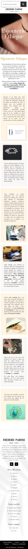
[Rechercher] (24, 4)
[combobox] (11, 4)
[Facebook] (11, 464)
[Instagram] (16, 464)
